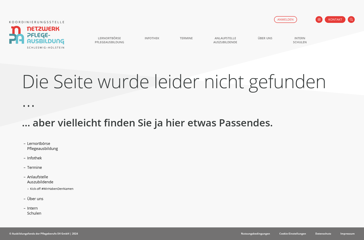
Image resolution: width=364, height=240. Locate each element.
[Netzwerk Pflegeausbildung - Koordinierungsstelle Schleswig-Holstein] (36, 46)
